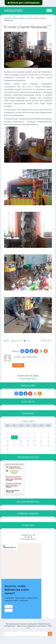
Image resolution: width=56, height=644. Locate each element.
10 (28, 18)
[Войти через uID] (22, 351)
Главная (7, 18)
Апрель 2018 (28, 421)
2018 (15, 18)
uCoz (28, 628)
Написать (9, 608)
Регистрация (25, 379)
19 (28, 441)
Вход (34, 379)
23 (8, 445)
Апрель (22, 18)
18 (21, 441)
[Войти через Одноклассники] (46, 351)
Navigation (13, 10)
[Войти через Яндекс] (36, 351)
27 (35, 445)
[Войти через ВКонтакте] (27, 351)
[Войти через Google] (41, 351)
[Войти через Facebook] (31, 351)
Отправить (18, 365)
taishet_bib (18, 341)
